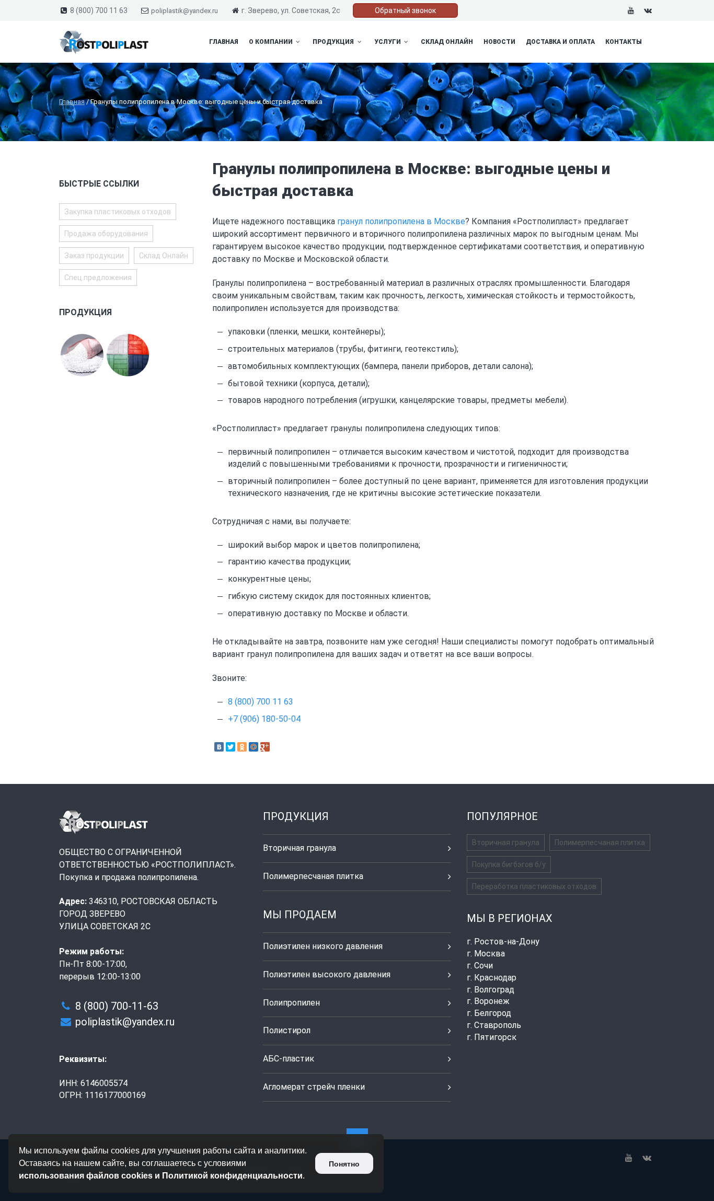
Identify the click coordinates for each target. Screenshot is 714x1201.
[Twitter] (230, 747)
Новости (499, 41)
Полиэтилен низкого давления (323, 946)
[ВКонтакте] (219, 747)
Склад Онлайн (447, 41)
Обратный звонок (405, 10)
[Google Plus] (265, 747)
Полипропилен (291, 1003)
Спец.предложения (98, 277)
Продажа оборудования (106, 233)
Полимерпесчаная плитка (313, 876)
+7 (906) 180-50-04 (264, 719)
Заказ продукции (94, 255)
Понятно (344, 1164)
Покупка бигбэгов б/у (509, 864)
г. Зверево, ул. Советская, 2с (290, 10)
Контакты (623, 41)
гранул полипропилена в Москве (401, 221)
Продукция (334, 41)
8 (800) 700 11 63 (99, 10)
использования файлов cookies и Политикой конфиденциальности (161, 1175)
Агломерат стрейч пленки (314, 1087)
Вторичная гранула (299, 848)
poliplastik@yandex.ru (184, 11)
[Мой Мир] (253, 747)
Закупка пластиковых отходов (117, 211)
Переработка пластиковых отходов (534, 886)
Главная (223, 41)
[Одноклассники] (242, 747)
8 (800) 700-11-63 (116, 1006)
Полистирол (286, 1030)
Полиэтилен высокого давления (326, 974)
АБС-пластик (288, 1059)
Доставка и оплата (560, 41)
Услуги (388, 41)
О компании (271, 41)
